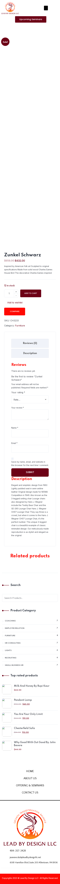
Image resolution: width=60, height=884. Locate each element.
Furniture (20, 325)
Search (15, 585)
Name (14, 428)
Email (14, 443)
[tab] (30, 343)
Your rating (18, 392)
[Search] (54, 598)
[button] (46, 8)
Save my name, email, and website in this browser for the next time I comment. (30, 463)
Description (30, 353)
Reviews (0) (30, 343)
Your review (17, 407)
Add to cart (30, 293)
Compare (14, 311)
